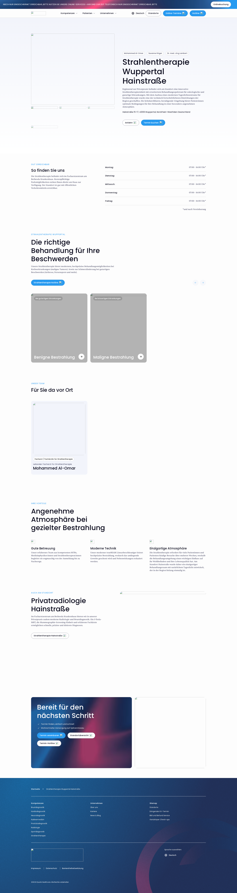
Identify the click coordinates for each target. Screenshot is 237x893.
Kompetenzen (37, 803)
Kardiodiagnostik (38, 811)
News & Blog (95, 815)
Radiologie (35, 827)
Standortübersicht (79, 735)
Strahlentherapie (38, 835)
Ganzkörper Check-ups (160, 819)
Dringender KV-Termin (159, 811)
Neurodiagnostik (38, 815)
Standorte (153, 13)
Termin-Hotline (47, 743)
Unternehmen (96, 803)
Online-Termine (173, 13)
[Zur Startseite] (38, 13)
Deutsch (140, 13)
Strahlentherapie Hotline (46, 282)
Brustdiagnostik (37, 807)
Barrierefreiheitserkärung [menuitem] (72, 868)
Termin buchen (151, 122)
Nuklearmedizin (37, 819)
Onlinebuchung (220, 4)
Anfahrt (129, 122)
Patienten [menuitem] (87, 13)
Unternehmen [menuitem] (107, 13)
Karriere (93, 811)
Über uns (94, 807)
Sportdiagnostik (37, 831)
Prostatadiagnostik (39, 823)
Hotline (195, 13)
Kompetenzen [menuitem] (68, 13)
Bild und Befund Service (160, 815)
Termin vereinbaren (49, 735)
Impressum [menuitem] (36, 868)
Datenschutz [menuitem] (51, 868)
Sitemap (153, 803)
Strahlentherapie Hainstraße (48, 635)
